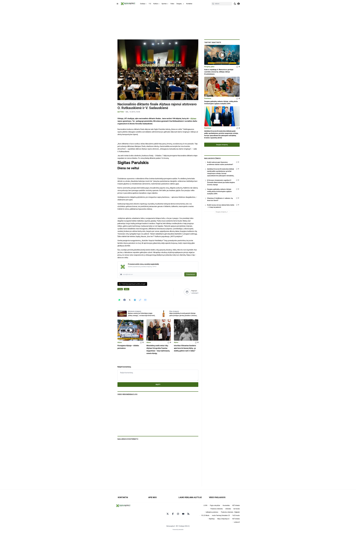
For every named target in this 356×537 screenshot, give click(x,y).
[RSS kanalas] (188, 514)
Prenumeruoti (190, 274)
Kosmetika (226, 505)
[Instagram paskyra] (178, 514)
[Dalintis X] (130, 300)
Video (172, 4)
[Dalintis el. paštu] (145, 300)
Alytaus (193, 118)
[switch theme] (235, 3)
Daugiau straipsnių (222, 144)
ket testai (237, 509)
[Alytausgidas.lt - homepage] (128, 3)
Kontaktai (189, 4)
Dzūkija (142, 4)
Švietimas (207, 98)
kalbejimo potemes (212, 512)
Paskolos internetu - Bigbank (230, 512)
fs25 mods (236, 515)
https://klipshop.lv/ (223, 519)
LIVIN (205, 505)
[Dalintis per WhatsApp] (119, 300)
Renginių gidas (209, 67)
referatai (228, 509)
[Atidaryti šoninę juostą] (117, 4)
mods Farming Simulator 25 (221, 515)
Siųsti (158, 384)
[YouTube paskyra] (183, 514)
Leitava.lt (237, 522)
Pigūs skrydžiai (215, 505)
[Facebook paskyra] (173, 514)
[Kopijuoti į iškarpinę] (140, 300)
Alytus (120, 112)
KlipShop (212, 519)
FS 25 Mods (205, 515)
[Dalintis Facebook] (124, 300)
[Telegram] (135, 300)
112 (150, 4)
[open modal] (238, 4)
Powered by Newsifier (178, 529)
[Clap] (187, 292)
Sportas (164, 4)
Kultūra (155, 4)
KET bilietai (236, 505)
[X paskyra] (168, 514)
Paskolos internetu (216, 509)
